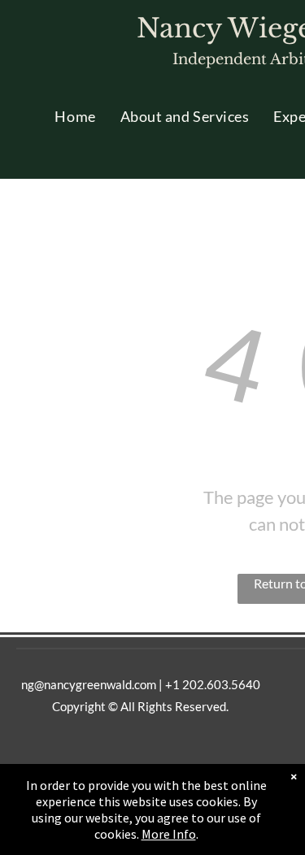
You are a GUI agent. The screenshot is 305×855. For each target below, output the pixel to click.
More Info (169, 834)
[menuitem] (74, 116)
